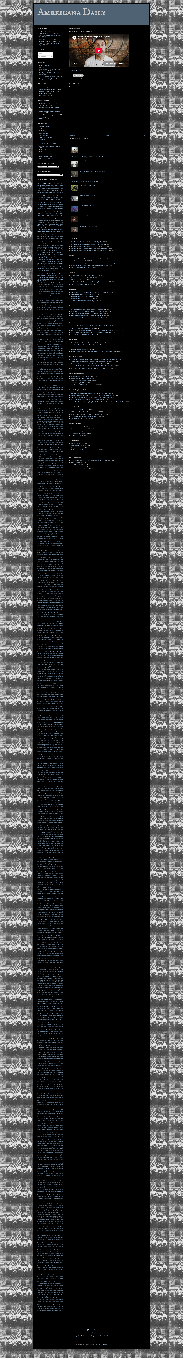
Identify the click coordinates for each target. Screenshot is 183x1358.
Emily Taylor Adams (55, 664)
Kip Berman (53, 854)
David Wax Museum (45, 625)
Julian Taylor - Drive (44, 39)
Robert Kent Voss (51, 1054)
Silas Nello (50, 1113)
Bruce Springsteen (47, 213)
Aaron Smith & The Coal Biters (45, 435)
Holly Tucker (54, 744)
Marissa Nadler (40, 919)
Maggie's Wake (45, 359)
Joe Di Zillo (49, 802)
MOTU (43, 905)
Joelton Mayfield (45, 806)
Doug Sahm (57, 643)
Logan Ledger (60, 355)
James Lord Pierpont (55, 767)
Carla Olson (49, 547)
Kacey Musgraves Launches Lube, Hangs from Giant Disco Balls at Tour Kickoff (91, 361)
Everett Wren (40, 675)
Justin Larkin (58, 831)
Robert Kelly (44, 1054)
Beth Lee (48, 504)
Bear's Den (51, 211)
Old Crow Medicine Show (48, 208)
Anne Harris (57, 229)
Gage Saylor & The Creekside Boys (52, 692)
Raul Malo (46, 1029)
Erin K (58, 667)
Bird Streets (60, 508)
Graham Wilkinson (59, 713)
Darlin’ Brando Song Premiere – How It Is (81, 277)
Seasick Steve (51, 391)
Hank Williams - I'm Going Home (47, 115)
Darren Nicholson (51, 312)
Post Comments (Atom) (82, 138)
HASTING (60, 722)
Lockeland (50, 891)
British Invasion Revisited (45, 137)
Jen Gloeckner (51, 783)
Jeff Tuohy (60, 779)
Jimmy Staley (44, 800)
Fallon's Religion (59, 676)
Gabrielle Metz (59, 690)
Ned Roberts (46, 976)
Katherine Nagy (51, 840)
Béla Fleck (53, 536)
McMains (61, 937)
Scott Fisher (40, 391)
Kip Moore (43, 350)
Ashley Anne (46, 288)
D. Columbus (44, 311)
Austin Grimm (40, 488)
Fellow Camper (53, 680)
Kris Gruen (39, 857)
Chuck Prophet (59, 579)
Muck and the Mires (58, 964)
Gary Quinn (48, 696)
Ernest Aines (44, 669)
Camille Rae (60, 543)
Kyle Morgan (50, 859)
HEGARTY (39, 724)
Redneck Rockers (59, 1035)
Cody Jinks (60, 195)
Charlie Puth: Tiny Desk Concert (79, 383)
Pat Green (45, 1001)
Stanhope (58, 398)
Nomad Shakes (44, 987)
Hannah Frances (52, 728)
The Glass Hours (48, 412)
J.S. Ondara (40, 332)
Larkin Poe (60, 863)
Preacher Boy (45, 1021)
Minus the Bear (55, 957)
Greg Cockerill (53, 717)
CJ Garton (44, 538)
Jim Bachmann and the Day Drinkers (50, 795)
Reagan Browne (49, 1031)
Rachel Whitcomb (59, 1026)
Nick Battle (51, 980)
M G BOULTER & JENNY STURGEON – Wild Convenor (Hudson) (88, 292)
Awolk (59, 490)
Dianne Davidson (55, 637)
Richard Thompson (48, 1042)
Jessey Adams (45, 793)
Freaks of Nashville (58, 687)
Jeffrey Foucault (41, 781)
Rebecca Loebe (59, 218)
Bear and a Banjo (53, 497)
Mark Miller (40, 923)
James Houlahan (47, 767)
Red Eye (39, 1035)
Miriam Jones (45, 958)
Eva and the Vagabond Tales (57, 318)
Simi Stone (41, 1115)
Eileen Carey (60, 653)
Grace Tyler (60, 712)
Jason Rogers (45, 335)
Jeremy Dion (60, 786)
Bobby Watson (47, 518)
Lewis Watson (40, 877)
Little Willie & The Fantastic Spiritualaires (50, 887)
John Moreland (47, 811)
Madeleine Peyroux (53, 263)
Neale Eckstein (40, 976)
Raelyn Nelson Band (42, 383)
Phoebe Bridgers (56, 1015)
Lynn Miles (60, 903)
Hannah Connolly (45, 728)
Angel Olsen (40, 472)
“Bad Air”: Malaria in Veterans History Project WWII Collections (87, 342)
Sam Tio (46, 389)
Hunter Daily (56, 747)
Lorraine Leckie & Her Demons (53, 894)
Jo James (56, 800)
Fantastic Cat (40, 678)
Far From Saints (47, 678)
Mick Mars (39, 950)
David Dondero (44, 619)
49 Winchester (49, 281)
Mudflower (45, 965)
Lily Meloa (45, 882)
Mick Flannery (59, 948)
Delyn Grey (39, 634)
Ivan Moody (49, 754)
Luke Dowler (54, 357)
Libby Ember (57, 879)
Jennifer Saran (50, 784)
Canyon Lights (55, 545)
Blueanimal (47, 515)
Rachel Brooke (44, 1026)
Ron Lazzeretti (52, 1061)
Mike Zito (48, 957)
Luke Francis (60, 357)
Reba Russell (56, 1031)
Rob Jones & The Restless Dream (45, 1049)
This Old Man (42, 95)
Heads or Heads (50, 735)
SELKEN (52, 1081)
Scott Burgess (54, 1099)
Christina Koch (45, 577)
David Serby (44, 314)
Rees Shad (39, 1036)
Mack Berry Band (50, 905)
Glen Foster (51, 708)
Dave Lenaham (53, 616)
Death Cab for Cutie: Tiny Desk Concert (81, 380)
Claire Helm (49, 580)
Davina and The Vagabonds (57, 625)
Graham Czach (51, 713)
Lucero (44, 898)
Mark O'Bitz (46, 923)
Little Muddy (45, 261)
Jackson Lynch (40, 760)
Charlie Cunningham (58, 298)
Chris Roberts (57, 573)
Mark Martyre (60, 921)
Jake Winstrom (52, 765)
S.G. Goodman (40, 1081)
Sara (54, 1090)
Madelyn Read (59, 907)
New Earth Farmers (48, 373)
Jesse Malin (60, 337)
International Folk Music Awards (50, 753)
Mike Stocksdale (41, 957)
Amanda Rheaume (44, 456)
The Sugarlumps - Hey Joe (77, 448)
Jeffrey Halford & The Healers (52, 781)
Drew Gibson (52, 644)
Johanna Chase (55, 341)
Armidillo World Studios (46, 483)
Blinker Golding (59, 511)
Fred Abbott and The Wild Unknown (45, 689)
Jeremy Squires (45, 256)
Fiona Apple (60, 680)
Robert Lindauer (59, 1054)
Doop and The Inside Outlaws (48, 643)
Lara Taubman (55, 863)
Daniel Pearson (55, 607)
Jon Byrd (48, 815)
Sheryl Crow (52, 272)
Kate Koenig (50, 838)
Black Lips (46, 509)
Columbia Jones (44, 587)
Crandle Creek (47, 596)
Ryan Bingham (40, 389)
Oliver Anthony (40, 992)
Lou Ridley (42, 896)
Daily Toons (42, 139)
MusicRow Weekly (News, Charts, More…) (82, 328)
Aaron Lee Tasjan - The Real (87, 205)
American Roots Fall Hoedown (51, 458)
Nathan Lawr (59, 266)
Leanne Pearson (54, 873)
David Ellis (50, 619)
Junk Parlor (43, 831)
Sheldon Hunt (40, 1113)
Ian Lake (48, 751)
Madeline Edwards (41, 907)
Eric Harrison (47, 201)
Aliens (38, 449)
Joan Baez (48, 339)
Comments (43, 56)
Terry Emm (54, 403)
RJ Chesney (54, 382)
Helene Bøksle (48, 738)
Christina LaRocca (54, 577)
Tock (61, 277)
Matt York (46, 934)
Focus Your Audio (59, 683)
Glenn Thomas (57, 708)
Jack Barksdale (60, 756)
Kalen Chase (60, 344)
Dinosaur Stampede (46, 639)
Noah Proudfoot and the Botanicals (55, 983)
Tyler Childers (46, 195)
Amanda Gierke (55, 454)
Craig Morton (40, 596)
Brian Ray (47, 527)
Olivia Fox (60, 992)
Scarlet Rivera (40, 1099)
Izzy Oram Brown (56, 754)
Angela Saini (51, 286)
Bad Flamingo (54, 492)
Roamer (61, 1047)
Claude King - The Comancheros (79, 429)
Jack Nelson (54, 758)
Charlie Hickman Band (42, 556)
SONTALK (60, 1081)
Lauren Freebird (45, 870)
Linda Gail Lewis (59, 882)
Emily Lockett (40, 664)
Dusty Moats (60, 245)
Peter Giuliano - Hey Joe (77, 452)
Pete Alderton (52, 1012)
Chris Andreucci (44, 564)
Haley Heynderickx (55, 724)
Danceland (61, 605)
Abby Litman (60, 437)
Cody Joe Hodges (45, 584)
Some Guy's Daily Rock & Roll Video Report (50, 144)
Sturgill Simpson (45, 401)
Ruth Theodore (40, 1077)
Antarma (54, 477)
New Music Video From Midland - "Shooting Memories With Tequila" (88, 250)
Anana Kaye (51, 463)
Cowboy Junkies (41, 595)
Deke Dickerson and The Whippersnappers (52, 630)
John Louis (45, 343)
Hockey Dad (57, 742)
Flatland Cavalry (54, 682)
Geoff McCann (40, 701)
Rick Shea (58, 1044)
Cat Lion (39, 552)
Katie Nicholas (50, 845)
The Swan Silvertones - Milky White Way (49, 107)
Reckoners (39, 385)
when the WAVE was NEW (46, 158)
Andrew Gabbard (41, 469)
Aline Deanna (44, 449)
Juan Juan (45, 827)
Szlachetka (42, 403)
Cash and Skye (57, 297)
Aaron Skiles (44, 211)
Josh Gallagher (47, 825)
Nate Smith (56, 971)
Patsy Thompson (48, 1003)
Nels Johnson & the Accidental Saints (54, 371)
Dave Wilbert (40, 618)
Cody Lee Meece (55, 584)
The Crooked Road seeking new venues (49, 65)
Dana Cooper (55, 605)
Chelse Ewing (56, 561)
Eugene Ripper (51, 671)
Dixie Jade (57, 639)
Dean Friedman (50, 627)
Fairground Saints (51, 676)
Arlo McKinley (54, 481)
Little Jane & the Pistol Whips (53, 886)
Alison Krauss (51, 449)
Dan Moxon (46, 243)
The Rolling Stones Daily (45, 156)
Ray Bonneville (52, 1029)
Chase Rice (43, 561)
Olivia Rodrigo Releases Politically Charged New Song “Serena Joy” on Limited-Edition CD (94, 359)
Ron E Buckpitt (45, 1061)
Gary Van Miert (48, 250)
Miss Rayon (40, 960)
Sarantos (58, 1095)
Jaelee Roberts (47, 761)
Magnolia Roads (52, 359)
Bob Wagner (60, 517)
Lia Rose (55, 217)
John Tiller (43, 813)
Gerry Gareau (44, 703)
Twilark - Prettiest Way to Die (46, 41)
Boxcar (52, 522)
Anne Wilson (52, 476)
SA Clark (47, 1081)
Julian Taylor (59, 192)
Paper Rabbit (60, 999)
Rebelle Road (60, 383)
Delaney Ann (45, 632)
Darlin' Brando (60, 611)
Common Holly (48, 309)
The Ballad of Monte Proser (46, 91)
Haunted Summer (59, 327)
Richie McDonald (51, 1044)
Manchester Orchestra (49, 914)
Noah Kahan (43, 983)
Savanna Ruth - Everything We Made (80, 466)
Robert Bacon (47, 1051)
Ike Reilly (61, 751)
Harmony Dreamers (55, 729)
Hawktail (57, 733)
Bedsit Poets (50, 499)
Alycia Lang (55, 284)
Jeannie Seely (43, 777)
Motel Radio (45, 964)
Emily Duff (40, 201)
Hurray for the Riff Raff (53, 749)
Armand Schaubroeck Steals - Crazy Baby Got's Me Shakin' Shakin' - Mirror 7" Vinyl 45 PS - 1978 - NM (97, 402)
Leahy (49, 873)
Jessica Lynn (52, 192)
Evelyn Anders (43, 673)
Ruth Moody (60, 1076)
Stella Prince (40, 399)
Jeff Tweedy (60, 335)
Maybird (49, 937)
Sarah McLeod (44, 1093)
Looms (51, 261)
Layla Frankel (45, 873)
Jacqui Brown (60, 760)
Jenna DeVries (57, 783)
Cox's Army (48, 595)
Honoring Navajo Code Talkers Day (80, 349)
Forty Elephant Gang (51, 320)
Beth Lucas (53, 504)
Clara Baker (44, 582)
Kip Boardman (59, 854)
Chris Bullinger (56, 302)
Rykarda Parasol (59, 1079)
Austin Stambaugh (55, 488)
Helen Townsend (41, 738)
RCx (38, 1024)
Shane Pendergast (59, 1107)
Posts (41, 53)
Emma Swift (56, 316)
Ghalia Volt (55, 250)
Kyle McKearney (44, 352)
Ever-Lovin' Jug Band (58, 673)
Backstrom (48, 492)
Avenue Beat (60, 231)
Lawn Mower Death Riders (51, 871)
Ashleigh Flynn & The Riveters (48, 231)
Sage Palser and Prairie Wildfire (44, 1083)
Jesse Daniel (51, 792)
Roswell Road (44, 1072)
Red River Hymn (45, 1035)
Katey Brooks (44, 840)
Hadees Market (46, 724)
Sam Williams (52, 389)
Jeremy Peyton (45, 337)
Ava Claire (43, 490)
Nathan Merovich (59, 973)
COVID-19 (43, 295)
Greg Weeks (46, 719)
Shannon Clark (59, 1109)
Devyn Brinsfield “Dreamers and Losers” (81, 267)
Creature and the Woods (57, 596)
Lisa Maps (58, 884)
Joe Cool (44, 802)
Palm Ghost (43, 999)
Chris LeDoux (59, 570)
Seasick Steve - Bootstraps (86, 216)
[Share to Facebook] (80, 75)
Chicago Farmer (56, 240)
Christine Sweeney (49, 305)
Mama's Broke (40, 914)
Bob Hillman (40, 517)
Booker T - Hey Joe (76, 443)
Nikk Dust (52, 981)
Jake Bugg (44, 763)
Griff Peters (43, 721)
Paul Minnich (50, 1006)
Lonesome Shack (41, 357)
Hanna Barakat (56, 726)
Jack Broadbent (47, 758)
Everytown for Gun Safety (49, 675)
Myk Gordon (40, 969)
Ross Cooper (57, 1070)
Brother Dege (43, 533)
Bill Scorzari (60, 233)
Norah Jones (50, 987)
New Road (60, 978)
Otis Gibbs (57, 268)
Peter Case (57, 208)
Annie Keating (59, 476)
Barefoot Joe (40, 495)
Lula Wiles (54, 902)
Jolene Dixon (43, 815)
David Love (50, 621)
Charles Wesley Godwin (48, 298)
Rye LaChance (52, 1079)
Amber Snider (52, 456)
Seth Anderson (58, 391)
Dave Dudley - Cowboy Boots (78, 431)
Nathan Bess (45, 973)
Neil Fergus (52, 976)
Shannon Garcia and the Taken (52, 394)
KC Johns (44, 832)
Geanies (54, 698)
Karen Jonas (48, 834)
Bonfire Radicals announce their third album (82, 294)
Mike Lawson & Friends (57, 953)
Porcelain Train (53, 1019)
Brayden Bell (43, 525)
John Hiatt (42, 809)
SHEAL (56, 1081)
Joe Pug (54, 802)
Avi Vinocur (49, 490)
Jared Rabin (43, 772)
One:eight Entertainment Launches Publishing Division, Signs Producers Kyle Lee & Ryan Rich (95, 330)
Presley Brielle (51, 1021)
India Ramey (40, 252)
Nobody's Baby (47, 985)
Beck (58, 497)
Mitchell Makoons (53, 368)
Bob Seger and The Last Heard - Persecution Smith (83, 412)
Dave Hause (60, 614)
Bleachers (52, 511)
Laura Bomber (52, 866)
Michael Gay (44, 944)
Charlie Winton (52, 557)
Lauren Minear (60, 870)
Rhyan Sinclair (49, 1038)
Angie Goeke (60, 472)
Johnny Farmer (56, 813)
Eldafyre (44, 655)
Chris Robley (45, 241)
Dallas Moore (51, 311)
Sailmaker (54, 1083)
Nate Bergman (45, 971)
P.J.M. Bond (51, 997)
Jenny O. (55, 784)
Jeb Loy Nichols (50, 777)
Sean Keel (61, 1102)
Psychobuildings (44, 1022)
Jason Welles (58, 774)
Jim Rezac (58, 797)
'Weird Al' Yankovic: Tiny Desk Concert (81, 376)
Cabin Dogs (48, 295)
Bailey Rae (46, 493)
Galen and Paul (44, 694)
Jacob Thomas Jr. (48, 760)
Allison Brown (48, 453)
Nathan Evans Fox (56, 369)
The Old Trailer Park (44, 154)
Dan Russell (57, 311)
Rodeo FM (44, 1059)
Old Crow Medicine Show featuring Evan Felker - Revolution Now (49, 32)
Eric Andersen (44, 318)
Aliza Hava (52, 451)
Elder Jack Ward (50, 655)
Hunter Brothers (49, 747)
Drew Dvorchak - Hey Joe (77, 445)
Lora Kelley (43, 894)
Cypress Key (40, 602)
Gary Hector (57, 321)
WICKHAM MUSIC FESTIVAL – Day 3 (81, 299)
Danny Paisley (59, 609)
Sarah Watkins (52, 1095)
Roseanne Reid (40, 1068)
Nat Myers (49, 369)
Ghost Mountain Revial (57, 705)
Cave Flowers (51, 238)
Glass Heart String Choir (42, 708)
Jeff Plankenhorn (53, 779)
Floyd (53, 249)
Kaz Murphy (52, 847)
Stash (62, 398)
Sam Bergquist (44, 1084)
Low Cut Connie (55, 896)
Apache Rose (48, 479)
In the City (39, 753)
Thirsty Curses (58, 419)
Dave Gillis (55, 614)
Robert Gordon (50, 1052)
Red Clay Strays (59, 1033)
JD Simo (49, 756)
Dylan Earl (43, 648)
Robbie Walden (56, 1049)
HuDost (44, 747)
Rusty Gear (60, 387)
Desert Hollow (55, 635)
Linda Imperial (40, 884)
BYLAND (43, 492)
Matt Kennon (49, 364)
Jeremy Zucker (54, 788)
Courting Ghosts (49, 593)
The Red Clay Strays (46, 199)
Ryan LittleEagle (59, 1077)
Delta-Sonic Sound (59, 632)
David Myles (60, 243)
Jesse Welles (54, 185)
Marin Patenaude (52, 918)
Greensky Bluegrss (45, 717)
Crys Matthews (50, 598)
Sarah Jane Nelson (53, 1092)
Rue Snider (53, 270)
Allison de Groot (55, 453)
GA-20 (47, 690)
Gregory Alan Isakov (54, 719)
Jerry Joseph (60, 788)
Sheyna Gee (43, 396)
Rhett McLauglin (59, 1036)
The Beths (44, 406)
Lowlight (61, 896)
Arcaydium (39, 481)
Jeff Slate (55, 335)
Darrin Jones (54, 612)
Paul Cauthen (44, 1005)
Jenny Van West (45, 786)
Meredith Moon (51, 941)
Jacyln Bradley (40, 761)
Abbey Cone (57, 435)
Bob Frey (61, 515)
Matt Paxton (54, 932)
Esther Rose (50, 669)
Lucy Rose (48, 357)
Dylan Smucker (59, 650)
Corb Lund (43, 589)
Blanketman (46, 511)
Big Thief (42, 289)
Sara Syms (58, 1090)
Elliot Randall (60, 658)
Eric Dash (59, 666)
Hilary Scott (47, 742)
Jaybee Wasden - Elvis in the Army (79, 410)
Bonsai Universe (47, 520)
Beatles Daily (42, 129)
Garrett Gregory (51, 694)
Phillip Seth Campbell (47, 1015)
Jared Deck (58, 770)
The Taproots (57, 417)
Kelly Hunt (39, 848)
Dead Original (44, 627)
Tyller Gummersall (42, 190)
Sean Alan (54, 1100)
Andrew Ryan (56, 469)
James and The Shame (58, 769)
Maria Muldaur (44, 918)
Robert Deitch (54, 1051)
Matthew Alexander (54, 934)
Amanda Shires (50, 190)
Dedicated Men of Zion (53, 314)
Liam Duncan (45, 879)
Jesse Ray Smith (41, 339)
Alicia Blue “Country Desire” (78, 261)
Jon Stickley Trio (50, 816)
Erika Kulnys (48, 667)
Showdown (57, 396)
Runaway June (54, 387)
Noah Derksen (54, 375)
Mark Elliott (60, 919)
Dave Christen (46, 185)
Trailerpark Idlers (41, 422)
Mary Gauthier (53, 362)
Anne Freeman (44, 476)
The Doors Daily (43, 150)
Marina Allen (60, 918)
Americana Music (44, 183)
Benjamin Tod (40, 502)
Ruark (61, 1072)
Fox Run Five (58, 685)
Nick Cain (57, 980)
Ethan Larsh (44, 671)
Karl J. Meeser (41, 836)
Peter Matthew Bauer (44, 1013)
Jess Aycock (52, 790)
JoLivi (59, 800)
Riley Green (43, 1045)
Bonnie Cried (40, 520)
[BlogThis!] (76, 75)
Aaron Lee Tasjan (59, 433)
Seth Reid (43, 392)
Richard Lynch (40, 1042)
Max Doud (56, 935)
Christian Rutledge (46, 575)
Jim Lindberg (46, 797)
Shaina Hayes (56, 1106)
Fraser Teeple (40, 321)
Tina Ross (60, 421)
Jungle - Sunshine (75, 462)
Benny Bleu (47, 502)
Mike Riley (45, 368)
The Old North (48, 277)
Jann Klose (53, 770)
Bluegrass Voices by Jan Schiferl (47, 76)
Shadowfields (49, 1106)
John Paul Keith (54, 811)
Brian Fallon (43, 236)
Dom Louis (43, 641)
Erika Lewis (54, 667)
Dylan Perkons (45, 650)
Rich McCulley (51, 1040)
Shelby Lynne (60, 1111)
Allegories (42, 453)
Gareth (52, 321)
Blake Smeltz (48, 234)
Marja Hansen (48, 919)
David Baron (57, 618)
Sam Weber (50, 1088)
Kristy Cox (60, 857)
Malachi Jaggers (59, 359)
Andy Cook (44, 286)
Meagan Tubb (40, 939)
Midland (56, 950)
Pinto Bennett (56, 380)
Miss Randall (60, 958)
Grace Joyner (48, 712)
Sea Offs (49, 1100)
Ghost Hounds (48, 705)
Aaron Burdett (56, 281)
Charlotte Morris (48, 240)
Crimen (44, 598)
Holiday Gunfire (45, 330)
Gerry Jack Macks (52, 703)
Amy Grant (52, 462)
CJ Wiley (54, 538)
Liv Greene (44, 889)
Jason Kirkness (44, 774)
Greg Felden (40, 327)
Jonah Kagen (49, 818)
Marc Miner (57, 914)
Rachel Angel (60, 382)
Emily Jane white (59, 662)
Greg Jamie (40, 719)
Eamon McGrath (41, 651)
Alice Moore (60, 447)
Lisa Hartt (54, 355)
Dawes (38, 627)
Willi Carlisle (60, 279)
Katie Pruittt (57, 845)
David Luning (52, 243)
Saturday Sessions (59, 1097)
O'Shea (47, 989)
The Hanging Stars (56, 412)
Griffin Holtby (50, 721)
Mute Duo (44, 967)
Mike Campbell (57, 951)
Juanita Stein (57, 827)
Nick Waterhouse (46, 981)
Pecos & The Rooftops (49, 1010)
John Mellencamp (58, 215)
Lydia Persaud (43, 263)
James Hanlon (40, 767)
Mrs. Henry (51, 964)
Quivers (61, 1022)
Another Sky (49, 477)
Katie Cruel (57, 843)
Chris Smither (60, 304)
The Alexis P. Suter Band (52, 405)
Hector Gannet (60, 737)
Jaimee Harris (54, 761)
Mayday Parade (54, 937)
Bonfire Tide (53, 518)
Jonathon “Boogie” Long (54, 822)
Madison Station (45, 909)
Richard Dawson (59, 1040)
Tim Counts (49, 421)
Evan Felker (57, 671)
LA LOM (42, 861)
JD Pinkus (44, 756)
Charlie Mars (56, 556)
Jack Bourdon (40, 758)
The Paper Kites (56, 277)
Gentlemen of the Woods (57, 699)
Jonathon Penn (45, 822)
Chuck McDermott (59, 305)
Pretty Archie (48, 382)
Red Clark (53, 1033)
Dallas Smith (53, 602)
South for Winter (47, 222)
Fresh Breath (47, 321)
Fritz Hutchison (57, 689)
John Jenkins (48, 809)
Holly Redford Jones (46, 744)
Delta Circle (51, 632)
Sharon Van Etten (41, 1111)
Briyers (53, 529)
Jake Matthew (55, 763)
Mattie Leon (45, 935)
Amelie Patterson (59, 456)
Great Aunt (60, 325)
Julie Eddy (57, 829)
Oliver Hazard (57, 376)
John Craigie (52, 808)
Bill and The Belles (50, 506)
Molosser (52, 188)
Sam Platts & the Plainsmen (53, 1086)
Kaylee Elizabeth (45, 847)
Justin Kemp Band (50, 831)
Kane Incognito (40, 346)
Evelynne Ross (50, 673)
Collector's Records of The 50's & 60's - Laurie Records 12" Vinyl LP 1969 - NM (91, 395)
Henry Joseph (52, 740)
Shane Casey (52, 1107)
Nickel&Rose (40, 268)
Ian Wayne (56, 751)
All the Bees (44, 229)
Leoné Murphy (47, 875)
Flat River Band (47, 249)
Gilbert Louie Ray (41, 706)
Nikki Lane (48, 375)
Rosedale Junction (49, 1068)
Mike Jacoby (48, 953)
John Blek (60, 341)
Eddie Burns (60, 651)
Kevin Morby (57, 348)
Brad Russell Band (59, 522)
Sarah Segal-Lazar (59, 389)
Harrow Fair (52, 731)
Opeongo (46, 994)
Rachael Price (43, 1024)
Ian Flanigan (43, 751)
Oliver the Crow (54, 992)
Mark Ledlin (54, 921)
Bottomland (48, 522)
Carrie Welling (50, 548)
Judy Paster (44, 829)
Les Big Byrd (54, 875)
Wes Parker (52, 428)
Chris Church (47, 566)
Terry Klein (60, 403)
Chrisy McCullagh (45, 579)
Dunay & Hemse (51, 646)
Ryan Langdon (41, 220)
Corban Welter (49, 589)
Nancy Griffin (56, 969)
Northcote (56, 987)
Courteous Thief (41, 593)
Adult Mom (43, 442)
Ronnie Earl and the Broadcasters (51, 1063)
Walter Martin (49, 279)
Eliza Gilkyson (41, 247)
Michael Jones (50, 944)
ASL (48, 433)
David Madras (57, 621)
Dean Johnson (57, 627)
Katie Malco (57, 346)
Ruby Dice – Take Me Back (78, 280)
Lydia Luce (54, 903)
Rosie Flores (57, 1068)
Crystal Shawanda (59, 598)
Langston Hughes (47, 863)
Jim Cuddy (40, 797)
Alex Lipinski (44, 446)
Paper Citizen (44, 378)
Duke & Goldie (41, 316)
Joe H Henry (44, 341)
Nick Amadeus (57, 373)
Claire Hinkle (56, 580)
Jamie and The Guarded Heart (43, 770)
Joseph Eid (60, 823)
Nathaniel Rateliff (42, 218)
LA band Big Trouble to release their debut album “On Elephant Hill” (88, 265)
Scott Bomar (47, 1099)
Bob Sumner (53, 517)
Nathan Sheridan (41, 974)
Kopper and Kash (57, 855)
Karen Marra (53, 834)
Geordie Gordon (54, 701)
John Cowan (40, 808)
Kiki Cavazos (47, 852)
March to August (41, 360)
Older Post (142, 135)
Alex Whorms (57, 446)
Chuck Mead (53, 579)
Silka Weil (55, 1113)
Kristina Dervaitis (53, 857)
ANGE (45, 433)
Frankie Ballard (50, 687)
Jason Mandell (51, 774)
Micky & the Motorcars (48, 950)
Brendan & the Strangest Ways (56, 291)
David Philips (49, 623)
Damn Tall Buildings (51, 604)
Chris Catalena (40, 566)
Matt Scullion (40, 934)
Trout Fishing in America (52, 422)
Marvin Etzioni (46, 362)
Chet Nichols (43, 302)
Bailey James (40, 493)
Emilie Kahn (57, 660)
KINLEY (55, 344)
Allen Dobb (51, 229)
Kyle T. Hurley (52, 352)
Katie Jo (45, 845)
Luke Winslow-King (46, 902)
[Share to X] (78, 75)
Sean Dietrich (55, 1102)
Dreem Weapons (45, 644)
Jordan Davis (54, 823)
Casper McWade (44, 550)
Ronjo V (39, 1063)
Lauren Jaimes (53, 870)
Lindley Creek (52, 884)
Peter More (52, 1013)
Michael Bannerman (46, 942)
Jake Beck (39, 763)
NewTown (46, 980)
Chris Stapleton (41, 305)
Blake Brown (47, 289)
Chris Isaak (47, 568)
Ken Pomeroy (58, 848)
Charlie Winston (44, 557)
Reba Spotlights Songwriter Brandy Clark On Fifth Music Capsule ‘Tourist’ (90, 332)
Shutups (45, 1113)
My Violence (60, 967)
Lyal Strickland (48, 903)
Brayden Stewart (49, 525)
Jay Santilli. (51, 776)
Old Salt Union (45, 990)
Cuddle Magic (40, 600)
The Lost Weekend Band (49, 414)
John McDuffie (40, 811)
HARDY (56, 722)
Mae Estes (39, 359)
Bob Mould (47, 517)
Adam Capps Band (55, 438)
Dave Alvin (42, 614)
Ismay (52, 252)
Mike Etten (60, 366)
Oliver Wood (47, 992)
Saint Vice (58, 1083)
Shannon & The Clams (49, 1109)
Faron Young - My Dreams (78, 433)
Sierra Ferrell (56, 210)
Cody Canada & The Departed (49, 307)
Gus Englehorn (49, 722)
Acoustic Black (47, 438)
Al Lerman (55, 442)
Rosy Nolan (49, 1072)
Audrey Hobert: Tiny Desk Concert (80, 378)
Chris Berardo (52, 564)
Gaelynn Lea (40, 692)
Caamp (58, 540)
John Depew (58, 808)
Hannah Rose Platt (42, 192)
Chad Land (46, 554)
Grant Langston (40, 715)
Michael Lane (56, 946)
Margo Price (56, 186)
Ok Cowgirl (58, 989)
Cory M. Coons (55, 309)
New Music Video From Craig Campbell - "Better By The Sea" (87, 246)
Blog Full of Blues (43, 133)
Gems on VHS (59, 698)
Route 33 (55, 1072)
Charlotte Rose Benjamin (54, 559)
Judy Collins (44, 344)
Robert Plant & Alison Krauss (49, 1056)
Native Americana (49, 974)
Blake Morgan (41, 234)
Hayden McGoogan (41, 328)
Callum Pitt (46, 541)
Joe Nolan (49, 341)
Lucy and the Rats (55, 898)
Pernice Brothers (44, 1012)
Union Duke (44, 426)
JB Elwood (57, 252)
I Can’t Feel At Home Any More (47, 89)
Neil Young (43, 371)
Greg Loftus (52, 327)
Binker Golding (53, 508)
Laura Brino (57, 866)
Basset (46, 233)
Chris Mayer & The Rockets (44, 572)
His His (52, 742)
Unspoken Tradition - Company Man (89, 161)
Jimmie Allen (49, 799)
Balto (50, 288)
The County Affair (47, 408)
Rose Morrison (59, 1067)
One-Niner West (40, 994)
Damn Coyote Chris (41, 604)
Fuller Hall (42, 690)
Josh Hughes (53, 825)
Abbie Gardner (44, 282)
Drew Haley (57, 644)
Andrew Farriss (59, 467)
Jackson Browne (56, 332)
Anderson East (40, 465)
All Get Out (57, 451)
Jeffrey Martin (55, 254)
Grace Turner (49, 325)
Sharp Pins (48, 1111)
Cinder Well (40, 307)
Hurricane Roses (53, 330)
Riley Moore (45, 270)
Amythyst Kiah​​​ (44, 463)
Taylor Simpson (48, 403)
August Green (53, 486)
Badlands (61, 492)
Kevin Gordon (55, 259)
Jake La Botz (44, 334)
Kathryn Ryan (49, 843)
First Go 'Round (47, 682)
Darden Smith (53, 611)
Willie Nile (44, 430)
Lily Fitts (39, 261)
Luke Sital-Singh (56, 900)
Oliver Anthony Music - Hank (87, 185)
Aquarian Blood (59, 479)
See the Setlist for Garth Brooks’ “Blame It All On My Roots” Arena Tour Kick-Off (92, 366)
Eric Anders (53, 666)
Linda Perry (46, 884)
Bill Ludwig (43, 506)
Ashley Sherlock (59, 485)
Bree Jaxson (56, 525)
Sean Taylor (45, 391)
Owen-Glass (45, 997)
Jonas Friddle (56, 818)
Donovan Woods (41, 245)
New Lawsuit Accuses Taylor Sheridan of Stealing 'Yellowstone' (87, 309)
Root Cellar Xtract (46, 1065)
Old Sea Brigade (53, 990)
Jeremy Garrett (40, 788)
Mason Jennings (47, 930)
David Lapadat (44, 621)
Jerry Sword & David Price (43, 790)
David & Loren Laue (49, 618)
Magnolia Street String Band (43, 911)
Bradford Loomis (41, 524)
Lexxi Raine (46, 877)
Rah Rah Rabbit (50, 1028)
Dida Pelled (60, 314)
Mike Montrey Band (58, 955)
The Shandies (47, 226)
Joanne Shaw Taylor (56, 339)
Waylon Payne (46, 428)
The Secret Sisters (59, 415)
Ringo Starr (48, 1045)
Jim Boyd (61, 795)
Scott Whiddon (44, 1100)
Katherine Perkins (59, 840)
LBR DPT (46, 861)
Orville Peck (40, 996)
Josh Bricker (40, 825)
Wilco (54, 279)
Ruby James (57, 1074)
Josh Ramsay (60, 825)
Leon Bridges (40, 875)
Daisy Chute (58, 241)
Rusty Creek (59, 270)
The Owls (46, 415)
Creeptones (39, 598)
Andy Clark (54, 470)
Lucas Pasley (40, 898)
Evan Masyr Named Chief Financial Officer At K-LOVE (85, 334)
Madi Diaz (39, 909)
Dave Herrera (40, 616)
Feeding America (45, 680)
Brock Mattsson (59, 529)
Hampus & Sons (48, 726)
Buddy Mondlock (41, 534)
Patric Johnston (51, 1001)
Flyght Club (52, 683)
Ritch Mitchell (40, 1047)
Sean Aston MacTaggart (47, 1102)
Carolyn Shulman (49, 297)
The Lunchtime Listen (44, 152)
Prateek (42, 382)
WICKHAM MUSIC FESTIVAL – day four (82, 296)
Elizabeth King (50, 657)
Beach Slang (46, 497)
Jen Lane (39, 337)
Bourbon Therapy (45, 291)
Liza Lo (55, 206)
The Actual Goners (41, 405)
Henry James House (45, 740)
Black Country (40, 509)
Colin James (51, 586)
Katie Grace (49, 217)
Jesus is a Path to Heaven (55, 793)
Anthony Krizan (59, 477)
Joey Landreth (60, 806)
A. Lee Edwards (59, 431)
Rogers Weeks (57, 1059)
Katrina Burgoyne (50, 348)
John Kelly (39, 343)
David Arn (58, 312)
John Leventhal (59, 809)
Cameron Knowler (45, 543)
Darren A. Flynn (41, 612)
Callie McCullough (55, 295)
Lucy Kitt (49, 898)
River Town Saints (46, 385)
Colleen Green (60, 307)
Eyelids (56, 675)
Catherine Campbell (42, 238)
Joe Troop (46, 804)
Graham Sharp (55, 325)
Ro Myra (57, 1047)
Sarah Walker (46, 1095)
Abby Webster (40, 438)
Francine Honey (59, 320)
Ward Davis (40, 428)
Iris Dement (47, 252)
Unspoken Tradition (57, 226)
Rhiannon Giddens (41, 1038)
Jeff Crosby (50, 335)
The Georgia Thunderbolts (53, 273)
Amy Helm (57, 462)
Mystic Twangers (48, 969)
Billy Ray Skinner (45, 508)
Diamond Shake (47, 637)
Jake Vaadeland (46, 765)
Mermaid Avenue (53, 264)
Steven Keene (55, 197)
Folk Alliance (44, 320)
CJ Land (49, 538)
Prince (38, 1022)
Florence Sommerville (44, 683)
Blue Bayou (48, 513)
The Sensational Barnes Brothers (45, 417)
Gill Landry (48, 706)
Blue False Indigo (56, 513)
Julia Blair (49, 344)
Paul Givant (50, 1005)
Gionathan (53, 706)
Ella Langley (57, 657)
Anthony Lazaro (40, 479)
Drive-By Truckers (51, 245)
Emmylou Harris (44, 666)
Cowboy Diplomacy (58, 593)
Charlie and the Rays (54, 300)
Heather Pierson (45, 737)
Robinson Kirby (56, 1058)
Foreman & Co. (50, 685)
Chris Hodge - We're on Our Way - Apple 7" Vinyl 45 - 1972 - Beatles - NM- (90, 397)
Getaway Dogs (60, 703)
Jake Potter (39, 765)
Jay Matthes (45, 776)
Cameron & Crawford (54, 541)
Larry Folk (39, 864)
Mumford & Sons (52, 965)
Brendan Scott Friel (41, 293)
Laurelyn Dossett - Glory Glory (79, 469)
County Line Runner (58, 591)
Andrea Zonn (56, 465)
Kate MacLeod (41, 217)
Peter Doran (57, 1012)
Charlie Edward (59, 554)
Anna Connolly (48, 474)
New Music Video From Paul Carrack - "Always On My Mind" (87, 244)
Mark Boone (54, 919)
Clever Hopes (56, 582)
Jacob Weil (54, 760)
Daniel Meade (48, 607)
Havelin (53, 733)
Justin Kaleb (40, 257)
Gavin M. (42, 698)
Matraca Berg (54, 930)
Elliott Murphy (49, 316)
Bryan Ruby (57, 293)
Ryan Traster (46, 1079)
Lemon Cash (43, 355)
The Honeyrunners (49, 275)
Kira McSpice (40, 855)
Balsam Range (41, 233)
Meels (45, 939)
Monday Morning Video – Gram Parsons (81, 284)
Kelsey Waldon (51, 848)
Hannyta (58, 728)
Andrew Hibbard (49, 469)
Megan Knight (50, 939)
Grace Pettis (54, 712)
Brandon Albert (56, 524)
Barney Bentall (55, 288)
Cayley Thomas (59, 238)
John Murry (50, 343)
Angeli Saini (53, 472)
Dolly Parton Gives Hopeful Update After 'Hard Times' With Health (88, 311)
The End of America (46, 410)
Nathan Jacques (51, 973)
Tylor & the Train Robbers (48, 424)
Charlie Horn (50, 556)
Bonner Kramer (59, 518)
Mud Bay (39, 965)
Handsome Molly (43, 87)
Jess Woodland (44, 792)
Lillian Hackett (49, 880)
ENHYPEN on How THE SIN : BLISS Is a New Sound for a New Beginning (90, 368)
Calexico (42, 541)
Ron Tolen (57, 183)
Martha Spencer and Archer (52, 925)
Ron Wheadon (59, 1061)
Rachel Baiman (49, 1024)
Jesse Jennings (57, 792)
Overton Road (57, 996)
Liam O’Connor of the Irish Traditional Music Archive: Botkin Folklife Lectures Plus (92, 347)
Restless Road (46, 1036)
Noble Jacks (40, 985)
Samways (51, 1090)
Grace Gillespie (40, 712)
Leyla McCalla (52, 877)
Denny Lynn (60, 634)
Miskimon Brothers (52, 958)
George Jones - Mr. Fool (77, 426)
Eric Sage (43, 667)
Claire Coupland (41, 580)
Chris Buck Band (59, 564)
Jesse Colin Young (53, 337)
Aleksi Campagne (50, 444)
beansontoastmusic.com (76, 70)
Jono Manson (46, 823)
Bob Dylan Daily (43, 135)
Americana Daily (71, 13)
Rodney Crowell (56, 194)
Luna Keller (60, 902)
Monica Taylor (40, 962)
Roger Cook (50, 1059)
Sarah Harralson (44, 1092)
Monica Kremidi (59, 960)
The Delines (54, 408)
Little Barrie (43, 886)
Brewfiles (42, 527)
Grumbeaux (56, 721)
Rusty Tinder (54, 1076)
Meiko (61, 939)
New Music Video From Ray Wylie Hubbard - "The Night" (86, 242)
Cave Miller (44, 552)
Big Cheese (58, 504)
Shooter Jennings (51, 396)
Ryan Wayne (49, 210)
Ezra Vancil (44, 676)
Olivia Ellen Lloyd (49, 268)
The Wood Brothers (50, 419)
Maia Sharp (40, 912)
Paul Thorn (50, 378)
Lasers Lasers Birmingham (54, 864)
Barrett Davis (48, 495)
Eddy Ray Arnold (41, 653)
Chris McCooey (56, 572)
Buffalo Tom (50, 534)
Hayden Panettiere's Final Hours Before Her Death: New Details (87, 315)
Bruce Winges (50, 533)
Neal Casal (60, 974)
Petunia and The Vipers (47, 380)
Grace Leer (43, 325)
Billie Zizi (58, 506)
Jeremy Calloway (53, 786)
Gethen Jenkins (40, 705)
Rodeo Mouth (42, 387)
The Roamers (52, 415)
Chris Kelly (53, 570)
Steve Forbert (55, 399)
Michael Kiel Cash (58, 944)
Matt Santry (60, 932)
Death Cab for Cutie (46, 628)
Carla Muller (43, 547)
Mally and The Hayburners (57, 912)
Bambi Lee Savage (53, 493)
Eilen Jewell (40, 197)
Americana (47, 462)
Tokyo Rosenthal (41, 279)
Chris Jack (52, 568)
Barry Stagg (56, 495)
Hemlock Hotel (55, 738)
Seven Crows (46, 1104)
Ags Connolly (49, 442)
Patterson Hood (56, 1003)
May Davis (43, 937)
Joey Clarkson (53, 806)
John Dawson (59, 256)
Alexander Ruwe (43, 447)
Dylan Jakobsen (56, 648)
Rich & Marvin (56, 1038)
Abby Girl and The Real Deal (50, 437)
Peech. (55, 1010)
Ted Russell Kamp (47, 186)
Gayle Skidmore (48, 698)
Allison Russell (47, 284)
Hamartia (42, 726)
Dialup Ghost (40, 637)
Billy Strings (54, 195)
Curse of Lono (47, 600)
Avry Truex (55, 490)
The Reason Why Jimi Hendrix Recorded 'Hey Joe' (83, 450)
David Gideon (57, 619)
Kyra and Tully (57, 859)
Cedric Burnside (56, 552)
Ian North (60, 250)
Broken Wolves (52, 531)
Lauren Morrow (41, 871)
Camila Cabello (53, 543)
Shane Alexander (44, 1107)
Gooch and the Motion (58, 710)
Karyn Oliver (48, 836)
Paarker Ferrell (57, 997)
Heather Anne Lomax (52, 328)
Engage (49, 666)
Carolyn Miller (43, 548)
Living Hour (50, 889)
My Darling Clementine (51, 967)
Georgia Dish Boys (46, 323)
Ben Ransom (55, 501)
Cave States (49, 552)
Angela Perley (47, 472)
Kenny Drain (53, 850)
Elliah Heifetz (54, 658)
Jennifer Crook (43, 784)
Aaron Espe (52, 433)
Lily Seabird (51, 882)
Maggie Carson (59, 909)
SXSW (39, 272)
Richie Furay (44, 1044)
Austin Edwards (59, 486)
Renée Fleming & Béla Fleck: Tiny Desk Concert (83, 385)
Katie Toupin (43, 348)
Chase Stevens (49, 561)
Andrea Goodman (48, 465)
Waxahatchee (40, 227)
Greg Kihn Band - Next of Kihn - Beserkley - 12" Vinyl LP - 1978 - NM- (89, 393)
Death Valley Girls (55, 628)
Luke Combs (43, 900)
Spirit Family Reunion (51, 398)
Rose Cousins (52, 1067)
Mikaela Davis (50, 951)
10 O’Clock (42, 93)
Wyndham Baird (41, 281)
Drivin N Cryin (44, 646)
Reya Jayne (52, 1036)
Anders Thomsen (59, 463)
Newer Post (73, 135)
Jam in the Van (59, 765)
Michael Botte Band (55, 942)
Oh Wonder (52, 989)
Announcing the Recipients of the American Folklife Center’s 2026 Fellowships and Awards (94, 351)
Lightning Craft (43, 880)
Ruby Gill (52, 1074)
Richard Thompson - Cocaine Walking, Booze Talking (85, 181)
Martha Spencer (41, 925)
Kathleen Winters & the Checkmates (46, 841)
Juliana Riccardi (51, 829)
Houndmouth (56, 745)
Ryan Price (39, 1079)
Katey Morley (52, 346)
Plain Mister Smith (51, 1017)
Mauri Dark (50, 935)
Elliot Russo (40, 660)
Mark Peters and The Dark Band (56, 923)
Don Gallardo (56, 641)
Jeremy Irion (47, 788)
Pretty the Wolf (59, 1021)
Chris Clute (60, 566)
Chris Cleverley (54, 566)
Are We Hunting (47, 481)
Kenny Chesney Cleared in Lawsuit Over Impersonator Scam (86, 313)
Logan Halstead (56, 891)
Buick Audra (57, 534)
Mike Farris (42, 953)
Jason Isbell (48, 254)
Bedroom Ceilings (41, 499)
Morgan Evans (48, 962)
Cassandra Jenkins (59, 550)
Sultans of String (53, 401)
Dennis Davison (46, 634)
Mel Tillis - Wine (75, 435)
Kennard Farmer (45, 850)
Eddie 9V (47, 651)
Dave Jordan (46, 616)
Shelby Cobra (54, 1111)
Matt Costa (60, 930)
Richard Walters (56, 1042)
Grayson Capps (54, 715)
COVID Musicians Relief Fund (49, 540)
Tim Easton (55, 421)
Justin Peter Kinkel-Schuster (52, 257)
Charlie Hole (40, 300)
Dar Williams (47, 611)
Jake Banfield (60, 761)
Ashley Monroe (52, 485)
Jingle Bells (50, 800)
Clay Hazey (50, 582)
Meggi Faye (57, 939)
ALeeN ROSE (40, 433)
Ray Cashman (60, 1029)
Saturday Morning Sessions (47, 1097)
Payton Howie (40, 1010)
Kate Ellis (46, 346)
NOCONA (60, 217)
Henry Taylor (58, 740)
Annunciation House (41, 477)
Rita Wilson (60, 1045)
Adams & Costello (59, 282)
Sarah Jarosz (57, 220)
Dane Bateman (40, 607)
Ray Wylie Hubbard (41, 1031)
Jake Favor (49, 763)
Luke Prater (49, 900)
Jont (50, 823)
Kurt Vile (39, 859)
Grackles (45, 713)
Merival (57, 941)
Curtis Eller (60, 600)
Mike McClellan (49, 955)
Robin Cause (49, 1058)
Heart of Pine (56, 735)
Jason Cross (54, 772)
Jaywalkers (57, 776)
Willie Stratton (50, 430)
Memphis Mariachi (41, 941)
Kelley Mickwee (59, 847)
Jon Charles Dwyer (55, 815)
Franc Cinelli (43, 687)
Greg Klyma (46, 327)
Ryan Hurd (52, 1077)
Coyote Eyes (54, 595)
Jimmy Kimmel (56, 799)
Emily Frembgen (44, 662)
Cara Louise (60, 236)
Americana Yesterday (44, 126)
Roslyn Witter (52, 1070)
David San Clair (56, 623)
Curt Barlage (54, 600)
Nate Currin (51, 971)
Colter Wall (57, 586)
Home (107, 135)
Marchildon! (54, 916)
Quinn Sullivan (56, 1022)
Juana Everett (51, 827)
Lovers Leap (48, 896)
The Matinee (58, 414)
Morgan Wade (51, 266)
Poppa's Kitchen (46, 1019)
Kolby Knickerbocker (48, 855)
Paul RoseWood (59, 1008)
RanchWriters (40, 1029)
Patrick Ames (40, 1003)
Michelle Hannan (52, 948)
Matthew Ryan (56, 364)
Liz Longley (45, 891)
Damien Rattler (59, 602)
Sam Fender (51, 1084)
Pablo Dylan (50, 218)
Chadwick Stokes (52, 554)
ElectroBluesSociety (58, 655)
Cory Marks (51, 241)
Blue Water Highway (55, 289)
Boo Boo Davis (54, 520)
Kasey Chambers (56, 836)
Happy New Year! (46, 729)
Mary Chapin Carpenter (54, 928)
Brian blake (52, 527)
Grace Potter (44, 202)
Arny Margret (55, 483)
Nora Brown (40, 376)
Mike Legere (40, 368)
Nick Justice (43, 375)
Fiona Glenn (40, 682)
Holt (59, 744)
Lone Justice (57, 893)
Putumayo (50, 1022)
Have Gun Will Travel (46, 733)
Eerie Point (54, 653)
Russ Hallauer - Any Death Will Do (88, 226)
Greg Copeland (59, 717)
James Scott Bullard (48, 769)
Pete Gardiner (57, 378)
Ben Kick (50, 501)
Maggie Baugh (53, 909)
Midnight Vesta (43, 951)
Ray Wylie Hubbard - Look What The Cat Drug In (92, 171)
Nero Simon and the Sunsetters (51, 978)
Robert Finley (43, 1052)
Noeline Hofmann (56, 985)
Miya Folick (52, 960)
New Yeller (40, 980)
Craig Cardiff (60, 595)
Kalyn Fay (43, 834)
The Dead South (56, 222)
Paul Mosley (57, 1006)
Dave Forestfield (48, 614)
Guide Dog (43, 722)
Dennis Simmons (53, 634)
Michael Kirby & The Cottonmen (45, 946)
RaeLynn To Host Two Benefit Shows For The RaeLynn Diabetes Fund (89, 326)
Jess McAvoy (58, 790)
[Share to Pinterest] (82, 75)
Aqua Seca (53, 479)
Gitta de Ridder (59, 706)
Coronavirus (43, 591)
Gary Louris (43, 696)
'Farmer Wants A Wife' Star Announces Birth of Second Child (86, 318)
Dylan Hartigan (49, 648)
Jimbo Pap (43, 799)
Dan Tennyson (48, 605)
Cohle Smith (45, 586)
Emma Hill (43, 215)
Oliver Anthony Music (49, 376)
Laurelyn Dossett (55, 868)
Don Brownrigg (49, 641)
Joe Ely (49, 202)
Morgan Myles (56, 962)
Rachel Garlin (51, 1026)
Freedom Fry (59, 249)
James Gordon (50, 334)
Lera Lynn (49, 355)
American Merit (40, 458)
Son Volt (58, 272)
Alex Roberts (51, 446)
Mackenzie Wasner (59, 905)
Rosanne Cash (45, 1067)
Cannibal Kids (48, 545)
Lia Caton (58, 877)
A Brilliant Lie (51, 431)
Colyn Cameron (40, 309)
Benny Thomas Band (55, 502)
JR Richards (53, 756)
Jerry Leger (52, 256)
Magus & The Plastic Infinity (56, 911)
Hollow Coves (50, 215)
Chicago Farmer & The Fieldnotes (47, 563)
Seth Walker (47, 392)
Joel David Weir (51, 804)
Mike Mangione (41, 955)
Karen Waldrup (60, 834)
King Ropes (47, 854)
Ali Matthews (54, 447)
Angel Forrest (60, 470)
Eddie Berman (53, 651)
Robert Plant (40, 1056)
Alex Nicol (56, 227)
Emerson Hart (50, 660)
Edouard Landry (48, 653)
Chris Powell (51, 573)
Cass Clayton (52, 550)
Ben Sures (60, 501)
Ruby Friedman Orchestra (43, 1074)
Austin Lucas (47, 488)
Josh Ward (39, 827)
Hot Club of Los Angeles (47, 745)
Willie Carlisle (48, 227)
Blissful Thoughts (41, 513)
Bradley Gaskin (48, 524)
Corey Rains (56, 589)
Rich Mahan (45, 1040)
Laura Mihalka (47, 868)
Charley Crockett (59, 190)
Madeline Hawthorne (51, 907)
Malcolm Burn (46, 912)
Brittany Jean (48, 529)
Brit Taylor (42, 529)
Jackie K (50, 332)
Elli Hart (48, 658)
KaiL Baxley (57, 832)
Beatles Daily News (44, 131)
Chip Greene (57, 563)
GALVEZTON (52, 690)
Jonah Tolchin (51, 204)
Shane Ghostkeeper (55, 392)
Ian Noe (51, 751)
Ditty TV (53, 639)
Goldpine (50, 710)
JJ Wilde (46, 332)
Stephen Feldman (47, 399)
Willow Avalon (58, 430)
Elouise (45, 660)
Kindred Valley (40, 854)
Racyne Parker (40, 1028)
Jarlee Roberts (49, 772)
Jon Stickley (44, 816)
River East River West (49, 1047)
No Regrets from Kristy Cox (46, 79)
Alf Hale (49, 447)
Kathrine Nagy (59, 841)
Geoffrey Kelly (47, 701)
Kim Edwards (53, 852)
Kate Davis (44, 838)
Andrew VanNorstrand (46, 470)
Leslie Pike (60, 875)
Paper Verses (40, 1001)
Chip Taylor (49, 302)
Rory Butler (53, 1065)
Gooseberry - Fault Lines (77, 464)
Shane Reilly (40, 1109)
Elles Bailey (43, 658)
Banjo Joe (60, 493)
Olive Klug (60, 990)
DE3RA (45, 602)
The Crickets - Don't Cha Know (79, 418)
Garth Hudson (58, 694)
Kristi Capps (46, 857)
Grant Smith (47, 715)
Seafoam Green (59, 188)
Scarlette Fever (45, 272)
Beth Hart (44, 504)
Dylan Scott (52, 650)
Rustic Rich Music (46, 1076)
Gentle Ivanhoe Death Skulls (44, 699)
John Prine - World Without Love (88, 195)
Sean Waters (40, 1104)
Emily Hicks (51, 662)
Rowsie (58, 1072)
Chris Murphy (53, 304)
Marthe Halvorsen (47, 926)
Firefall (39, 320)
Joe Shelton (58, 802)
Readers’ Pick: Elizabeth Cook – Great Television (83, 275)
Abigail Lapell (51, 282)
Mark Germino (40, 921)
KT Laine (52, 832)
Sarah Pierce (51, 1093)
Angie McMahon (41, 474)
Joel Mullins (58, 804)
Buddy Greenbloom (58, 533)
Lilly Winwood (56, 880)
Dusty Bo (58, 646)
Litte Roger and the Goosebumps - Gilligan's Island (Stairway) (86, 414)
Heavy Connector (43, 142)
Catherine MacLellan (57, 199)
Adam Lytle (57, 440)
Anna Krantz (57, 286)
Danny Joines (45, 609)
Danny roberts (40, 611)
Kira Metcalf (50, 350)
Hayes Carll (44, 735)
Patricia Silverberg (59, 1001)
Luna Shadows (40, 903)
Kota (62, 855)
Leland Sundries (48, 206)
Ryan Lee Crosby (49, 220)
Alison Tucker (47, 451)
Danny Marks (52, 609)
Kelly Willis (45, 848)
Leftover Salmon (48, 353)
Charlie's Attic (44, 559)
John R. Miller (56, 343)
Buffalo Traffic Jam (51, 236)
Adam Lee (52, 440)
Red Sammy (52, 1035)
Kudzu (61, 259)
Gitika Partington (54, 323)
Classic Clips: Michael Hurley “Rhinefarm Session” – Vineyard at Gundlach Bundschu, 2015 (94, 263)
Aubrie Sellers (47, 486)
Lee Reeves (60, 873)
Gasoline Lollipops (56, 696)
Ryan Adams (47, 1077)
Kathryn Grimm (41, 843)
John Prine (54, 202)
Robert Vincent (43, 1058)
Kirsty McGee (57, 350)
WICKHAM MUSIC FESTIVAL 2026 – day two (83, 301)
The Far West (55, 410)
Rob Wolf (53, 385)
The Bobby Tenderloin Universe (54, 406)
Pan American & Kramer (51, 999)
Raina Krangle (59, 1028)
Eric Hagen (48, 247)
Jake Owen (60, 763)
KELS (48, 832)
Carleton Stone (55, 547)
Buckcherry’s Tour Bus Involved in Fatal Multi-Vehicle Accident (87, 364)
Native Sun (55, 974)
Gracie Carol (40, 713)
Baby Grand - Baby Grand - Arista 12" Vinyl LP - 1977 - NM (86, 399)
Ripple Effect (54, 1045)
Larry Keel (45, 864)
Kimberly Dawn (59, 852)
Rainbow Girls (52, 383)
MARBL (39, 905)
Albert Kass (43, 444)
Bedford (61, 497)
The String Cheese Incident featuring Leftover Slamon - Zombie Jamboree (89, 460)
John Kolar (53, 809)
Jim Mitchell (53, 797)
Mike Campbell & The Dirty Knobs (49, 366)
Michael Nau (44, 948)
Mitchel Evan (46, 960)
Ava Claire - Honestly (85, 146)
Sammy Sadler (44, 1090)
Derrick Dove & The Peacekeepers (44, 635)
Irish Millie (60, 330)
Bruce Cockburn (50, 293)
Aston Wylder (40, 486)
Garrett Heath (40, 250)
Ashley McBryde (44, 485)
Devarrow (61, 635)
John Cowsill (46, 808)
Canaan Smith (40, 545)
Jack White (60, 758)
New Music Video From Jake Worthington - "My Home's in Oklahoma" (89, 248)
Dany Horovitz (44, 312)
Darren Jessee (48, 612)
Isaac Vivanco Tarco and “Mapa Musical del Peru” (83, 345)
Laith (42, 863)
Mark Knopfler (47, 921)
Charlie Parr (40, 240)
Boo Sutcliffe (55, 234)
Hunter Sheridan (44, 749)
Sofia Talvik (42, 398)
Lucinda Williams (45, 188)
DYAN (48, 602)
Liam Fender (51, 879)
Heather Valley (52, 737)
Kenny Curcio (47, 259)
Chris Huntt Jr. (40, 568)
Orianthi (50, 994)
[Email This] (74, 75)
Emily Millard (47, 664)
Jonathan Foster (55, 820)
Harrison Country (45, 731)
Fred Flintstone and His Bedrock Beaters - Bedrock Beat (85, 416)
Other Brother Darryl (48, 996)
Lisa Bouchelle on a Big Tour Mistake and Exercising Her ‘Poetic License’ (89, 282)
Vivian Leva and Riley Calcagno (55, 426)
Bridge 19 (58, 527)
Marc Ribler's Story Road (45, 916)
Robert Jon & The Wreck (44, 194)
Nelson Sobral (40, 373)
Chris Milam (45, 573)
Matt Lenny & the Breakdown (44, 932)
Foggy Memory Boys (42, 685)
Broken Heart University (42, 531)
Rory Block (48, 387)
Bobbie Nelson (40, 518)
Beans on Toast (86, 78)
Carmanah (43, 297)
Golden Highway (44, 710)
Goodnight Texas (55, 201)
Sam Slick (44, 1088)
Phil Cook (57, 1013)
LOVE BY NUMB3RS (54, 861)
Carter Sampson (56, 548)
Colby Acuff (55, 213)
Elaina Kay (39, 655)
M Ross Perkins (48, 197)
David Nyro (43, 623)
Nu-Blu (44, 989)
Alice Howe (40, 284)
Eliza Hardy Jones (41, 657)
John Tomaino (49, 813)
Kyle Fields (44, 859)
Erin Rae (49, 318)
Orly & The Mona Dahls (57, 994)
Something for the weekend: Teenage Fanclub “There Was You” (87, 258)
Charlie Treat (46, 300)
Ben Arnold (44, 501)
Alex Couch (57, 444)
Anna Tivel (54, 474)
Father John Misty (56, 678)
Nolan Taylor (60, 375)
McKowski (45, 264)
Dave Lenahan (60, 616)
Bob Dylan (57, 211)
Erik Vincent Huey (55, 247)
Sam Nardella (57, 1084)
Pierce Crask (43, 1017)
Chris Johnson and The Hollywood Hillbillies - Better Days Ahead (88, 157)
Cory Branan (50, 591)
